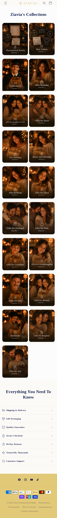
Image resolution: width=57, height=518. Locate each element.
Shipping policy (45, 507)
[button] (5, 3)
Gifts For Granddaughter (42, 255)
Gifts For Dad (15, 291)
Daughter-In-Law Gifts (15, 112)
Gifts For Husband (15, 219)
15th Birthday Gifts (15, 183)
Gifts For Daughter (42, 327)
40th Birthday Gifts (42, 76)
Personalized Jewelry (15, 40)
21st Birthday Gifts (15, 147)
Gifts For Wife (42, 219)
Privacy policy (14, 507)
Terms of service (29, 507)
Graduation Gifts (15, 76)
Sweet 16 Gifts (42, 147)
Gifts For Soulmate (15, 327)
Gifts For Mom (42, 291)
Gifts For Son (15, 362)
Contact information (29, 511)
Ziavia (16, 503)
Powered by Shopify (27, 503)
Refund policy (44, 503)
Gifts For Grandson (15, 255)
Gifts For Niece (42, 183)
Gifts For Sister (42, 112)
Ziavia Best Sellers (42, 40)
